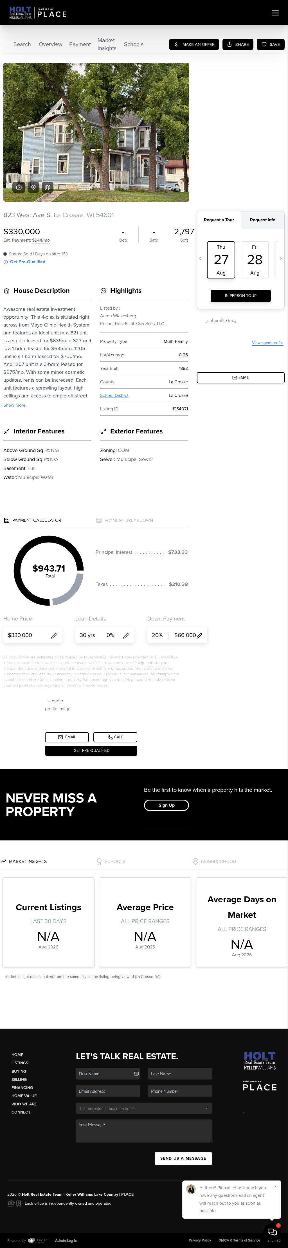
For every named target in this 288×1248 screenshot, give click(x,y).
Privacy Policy (200, 1240)
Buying (19, 1071)
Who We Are (24, 1104)
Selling (19, 1079)
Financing (22, 1087)
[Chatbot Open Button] (272, 1232)
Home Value (24, 1096)
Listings (20, 1063)
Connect (21, 1112)
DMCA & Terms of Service (239, 1240)
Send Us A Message (183, 1158)
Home (17, 1055)
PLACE (127, 1194)
